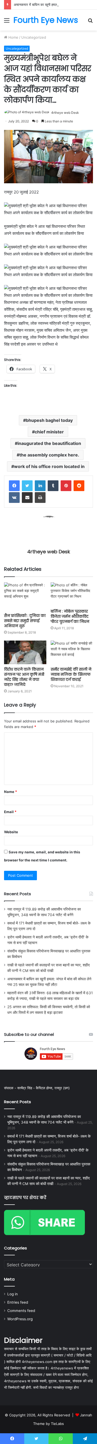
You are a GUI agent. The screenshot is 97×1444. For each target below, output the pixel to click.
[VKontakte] (14, 497)
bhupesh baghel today (49, 420)
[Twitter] (27, 485)
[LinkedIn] (40, 485)
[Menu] (6, 22)
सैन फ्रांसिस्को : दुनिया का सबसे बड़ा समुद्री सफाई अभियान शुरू (25, 620)
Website (11, 832)
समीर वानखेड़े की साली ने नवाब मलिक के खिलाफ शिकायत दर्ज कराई (71, 674)
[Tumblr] (53, 485)
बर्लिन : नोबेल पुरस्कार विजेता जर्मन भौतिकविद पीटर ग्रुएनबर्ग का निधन (70, 616)
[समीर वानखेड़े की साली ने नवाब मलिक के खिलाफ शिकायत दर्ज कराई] (72, 652)
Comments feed (21, 1310)
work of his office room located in (49, 466)
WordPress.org (20, 1319)
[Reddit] (79, 485)
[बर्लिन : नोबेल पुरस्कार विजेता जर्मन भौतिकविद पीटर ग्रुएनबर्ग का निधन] (72, 594)
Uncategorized (33, 37)
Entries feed (17, 1302)
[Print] (40, 497)
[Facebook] (14, 485)
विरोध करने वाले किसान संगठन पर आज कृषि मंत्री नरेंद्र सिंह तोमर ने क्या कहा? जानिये (24, 677)
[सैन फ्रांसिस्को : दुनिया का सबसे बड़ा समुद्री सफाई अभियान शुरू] (25, 596)
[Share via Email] (27, 497)
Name (10, 791)
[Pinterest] (66, 485)
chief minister (49, 431)
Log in (12, 1294)
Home (12, 37)
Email (10, 812)
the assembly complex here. (49, 455)
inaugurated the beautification (49, 443)
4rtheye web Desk (65, 113)
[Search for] (90, 22)
